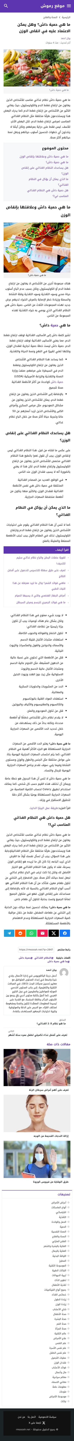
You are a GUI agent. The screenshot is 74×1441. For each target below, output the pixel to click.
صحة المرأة (60, 1328)
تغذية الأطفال (59, 1285)
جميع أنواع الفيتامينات (55, 1290)
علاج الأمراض (59, 1338)
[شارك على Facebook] (65, 933)
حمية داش (57, 381)
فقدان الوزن (60, 1362)
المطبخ (62, 1261)
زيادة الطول (60, 1299)
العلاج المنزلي (59, 1241)
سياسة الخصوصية (47, 1417)
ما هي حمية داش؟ (57, 162)
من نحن (21, 1417)
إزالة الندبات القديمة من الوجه (51, 1136)
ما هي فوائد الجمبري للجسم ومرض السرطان (40, 602)
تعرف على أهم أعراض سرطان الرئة (49, 1090)
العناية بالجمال (59, 1251)
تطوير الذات (60, 1280)
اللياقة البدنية (59, 1256)
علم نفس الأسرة (57, 1348)
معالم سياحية (59, 1377)
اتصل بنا (32, 1417)
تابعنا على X (35, 1423)
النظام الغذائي (42, 958)
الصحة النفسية (58, 1231)
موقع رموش (53, 6)
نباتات (63, 1401)
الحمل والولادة (59, 1222)
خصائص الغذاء (59, 1294)
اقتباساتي (61, 1212)
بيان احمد (65, 38)
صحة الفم (61, 1324)
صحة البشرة (60, 1319)
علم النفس (60, 1343)
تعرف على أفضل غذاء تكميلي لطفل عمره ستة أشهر (37, 1033)
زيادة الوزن (61, 1304)
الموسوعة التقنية (57, 1265)
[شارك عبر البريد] (42, 933)
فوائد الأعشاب (59, 1367)
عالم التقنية (60, 1333)
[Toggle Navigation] (69, 6)
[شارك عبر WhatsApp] (31, 933)
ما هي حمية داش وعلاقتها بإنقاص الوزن (44, 156)
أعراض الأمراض (58, 1202)
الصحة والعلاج (50, 17)
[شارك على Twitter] (53, 933)
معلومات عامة (59, 1387)
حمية (54, 325)
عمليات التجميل (58, 1358)
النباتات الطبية (59, 1270)
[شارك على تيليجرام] (9, 933)
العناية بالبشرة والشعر (55, 1246)
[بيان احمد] (63, 972)
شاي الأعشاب (59, 1309)
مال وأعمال (60, 1372)
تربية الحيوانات (59, 1275)
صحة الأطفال (59, 1314)
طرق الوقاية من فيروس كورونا (51, 1182)
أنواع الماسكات (58, 1207)
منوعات (62, 1391)
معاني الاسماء (59, 1382)
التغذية (62, 1217)
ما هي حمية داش (57, 961)
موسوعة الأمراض (57, 1396)
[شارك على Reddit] (20, 933)
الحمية (63, 1227)
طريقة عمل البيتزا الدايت (44, 808)
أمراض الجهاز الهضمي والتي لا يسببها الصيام (40, 595)
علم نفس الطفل (58, 1353)
